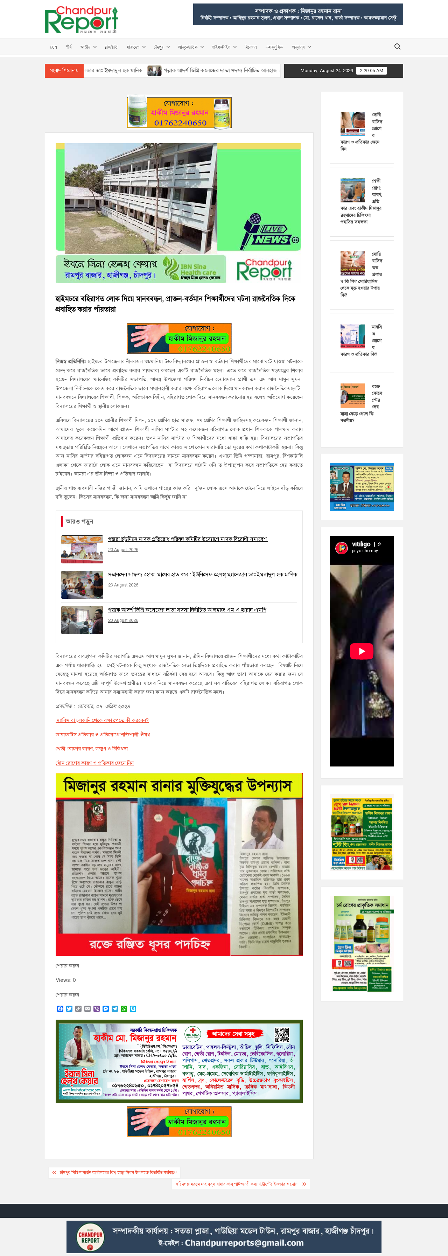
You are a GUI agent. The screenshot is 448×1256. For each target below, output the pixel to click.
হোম (53, 47)
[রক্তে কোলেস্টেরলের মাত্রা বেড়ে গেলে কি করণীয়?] (353, 395)
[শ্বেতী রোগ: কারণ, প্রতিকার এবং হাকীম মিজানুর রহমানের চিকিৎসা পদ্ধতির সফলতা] (353, 190)
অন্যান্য (298, 47)
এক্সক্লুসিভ (274, 47)
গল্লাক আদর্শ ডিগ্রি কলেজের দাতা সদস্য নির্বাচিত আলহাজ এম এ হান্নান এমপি (184, 70)
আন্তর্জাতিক (187, 47)
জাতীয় (85, 47)
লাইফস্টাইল (221, 47)
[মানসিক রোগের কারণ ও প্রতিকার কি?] (353, 336)
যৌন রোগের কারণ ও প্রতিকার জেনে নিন (95, 763)
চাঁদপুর (158, 47)
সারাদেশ (133, 47)
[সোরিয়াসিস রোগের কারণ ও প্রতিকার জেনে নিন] (353, 123)
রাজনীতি (111, 47)
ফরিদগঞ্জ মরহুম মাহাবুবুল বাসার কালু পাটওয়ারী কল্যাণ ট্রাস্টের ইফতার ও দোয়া (237, 1184)
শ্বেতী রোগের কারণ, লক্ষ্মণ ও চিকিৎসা (92, 748)
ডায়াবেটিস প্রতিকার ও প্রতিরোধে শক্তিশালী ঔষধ (103, 734)
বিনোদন (251, 47)
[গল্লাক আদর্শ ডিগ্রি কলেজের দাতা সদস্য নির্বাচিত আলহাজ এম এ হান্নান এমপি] (99, 70)
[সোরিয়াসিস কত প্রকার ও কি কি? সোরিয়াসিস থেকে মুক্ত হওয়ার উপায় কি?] (353, 263)
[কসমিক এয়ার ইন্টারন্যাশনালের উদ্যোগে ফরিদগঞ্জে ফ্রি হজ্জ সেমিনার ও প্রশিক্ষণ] (272, 70)
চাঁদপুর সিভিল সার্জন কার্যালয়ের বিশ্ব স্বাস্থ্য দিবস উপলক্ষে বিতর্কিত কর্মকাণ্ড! (118, 1172)
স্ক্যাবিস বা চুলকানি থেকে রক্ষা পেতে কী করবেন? (102, 720)
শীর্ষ (68, 47)
